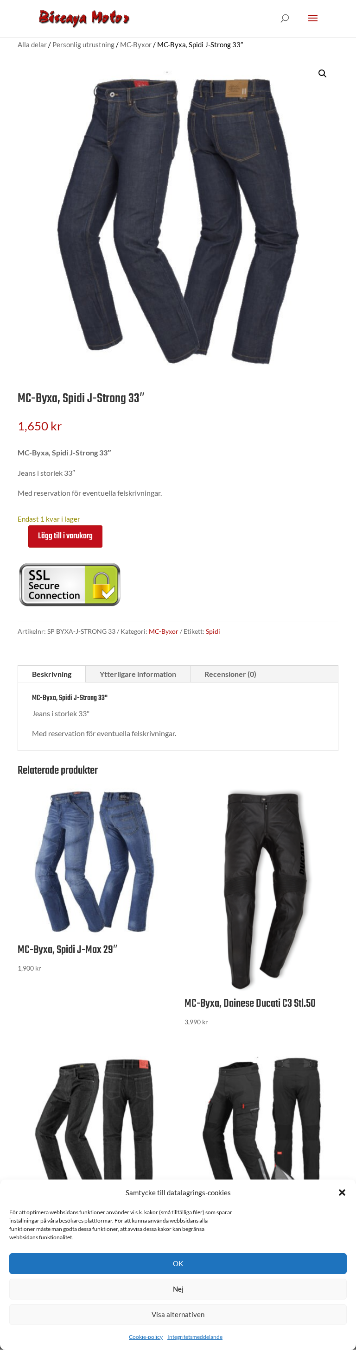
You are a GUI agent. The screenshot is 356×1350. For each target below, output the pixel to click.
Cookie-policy (146, 1336)
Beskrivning (51, 673)
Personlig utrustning (83, 44)
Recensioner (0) (230, 673)
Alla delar (32, 44)
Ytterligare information (138, 673)
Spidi (213, 631)
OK (178, 1263)
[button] (342, 1192)
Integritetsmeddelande (194, 1336)
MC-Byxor (136, 44)
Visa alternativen (178, 1314)
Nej (178, 1289)
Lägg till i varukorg (65, 536)
